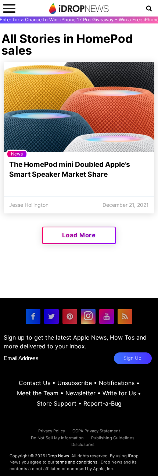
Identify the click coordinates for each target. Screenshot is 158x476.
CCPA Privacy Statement (96, 430)
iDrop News (57, 455)
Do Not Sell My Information (57, 437)
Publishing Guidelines (112, 437)
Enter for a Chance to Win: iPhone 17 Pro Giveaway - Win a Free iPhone (79, 19)
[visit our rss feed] (125, 316)
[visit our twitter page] (51, 316)
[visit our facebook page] (33, 316)
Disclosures (82, 444)
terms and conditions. (76, 462)
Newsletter (80, 393)
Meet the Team (37, 393)
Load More (79, 235)
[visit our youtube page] (106, 316)
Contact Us (34, 383)
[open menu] (9, 8)
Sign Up (132, 358)
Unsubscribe (74, 383)
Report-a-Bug (102, 403)
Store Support (56, 403)
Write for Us (119, 393)
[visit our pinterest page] (69, 316)
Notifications (116, 383)
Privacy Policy (51, 430)
